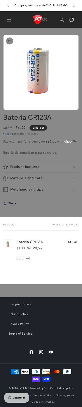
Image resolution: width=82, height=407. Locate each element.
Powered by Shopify (41, 388)
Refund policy (65, 388)
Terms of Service (21, 333)
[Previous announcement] (8, 5)
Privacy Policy (19, 324)
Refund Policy (18, 314)
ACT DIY (24, 388)
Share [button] (12, 203)
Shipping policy (65, 395)
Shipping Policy (20, 304)
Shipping (8, 133)
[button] (9, 19)
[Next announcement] (74, 5)
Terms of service (42, 395)
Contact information (43, 402)
